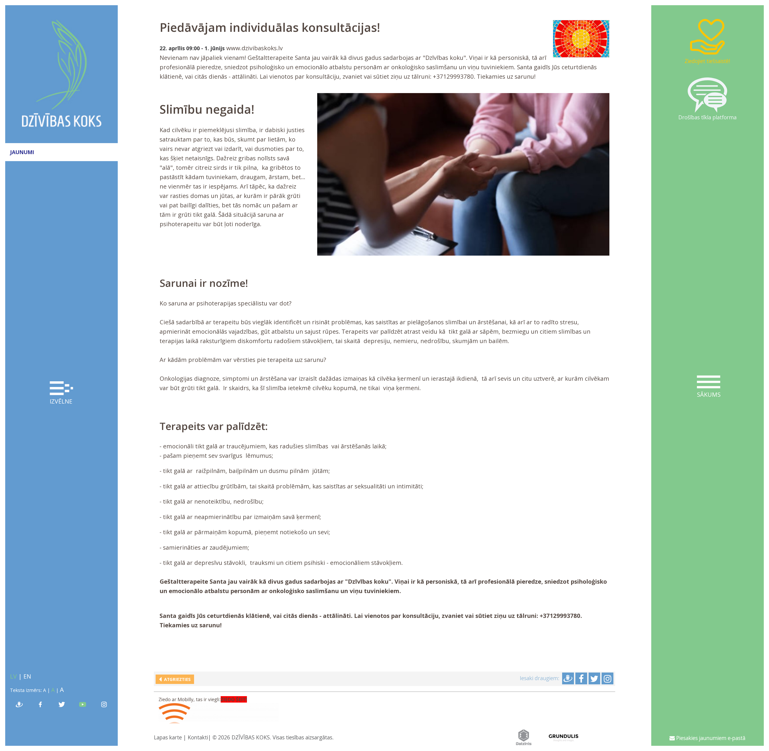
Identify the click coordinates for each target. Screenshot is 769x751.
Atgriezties (176, 679)
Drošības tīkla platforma (707, 117)
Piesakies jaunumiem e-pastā (710, 738)
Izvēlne (61, 401)
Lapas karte (168, 737)
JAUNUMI (22, 152)
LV (13, 676)
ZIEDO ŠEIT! (234, 699)
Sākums (709, 395)
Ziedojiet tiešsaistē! (707, 61)
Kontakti (198, 737)
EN (27, 676)
